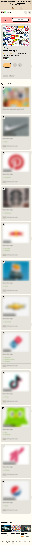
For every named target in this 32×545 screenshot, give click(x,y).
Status (24, 541)
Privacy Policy (21, 3)
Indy (7, 48)
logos (11, 75)
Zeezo (27, 536)
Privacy (19, 541)
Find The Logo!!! (15, 533)
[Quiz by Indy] (4, 48)
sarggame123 (18, 535)
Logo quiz (4, 533)
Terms (13, 541)
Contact (8, 541)
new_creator (8, 535)
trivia (5, 75)
